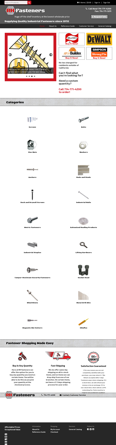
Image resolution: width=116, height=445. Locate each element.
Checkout (54, 432)
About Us (53, 26)
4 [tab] (34, 76)
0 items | (85, 2)
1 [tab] (26, 76)
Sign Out (106, 2)
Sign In (97, 2)
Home (42, 26)
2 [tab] (29, 76)
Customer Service (86, 26)
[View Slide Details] (30, 55)
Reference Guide (68, 26)
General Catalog (104, 26)
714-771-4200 (104, 8)
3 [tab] (32, 76)
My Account (55, 429)
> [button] (50, 54)
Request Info (99, 16)
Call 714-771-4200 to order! (70, 90)
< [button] (10, 54)
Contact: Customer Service (74, 395)
